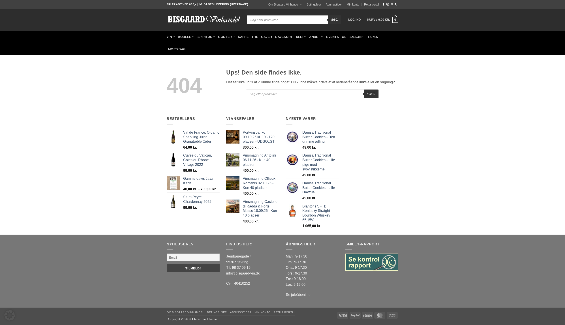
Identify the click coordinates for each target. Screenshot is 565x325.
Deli (299, 37)
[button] (354, 19)
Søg (334, 19)
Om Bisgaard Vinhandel (283, 4)
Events (332, 37)
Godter (225, 37)
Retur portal (371, 4)
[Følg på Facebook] (383, 4)
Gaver (266, 37)
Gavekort (284, 37)
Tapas (373, 37)
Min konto (353, 4)
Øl (344, 37)
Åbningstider (334, 4)
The (255, 37)
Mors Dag (177, 49)
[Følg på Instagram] (387, 4)
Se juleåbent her (299, 295)
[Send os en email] (392, 4)
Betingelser (314, 4)
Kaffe (243, 37)
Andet (314, 37)
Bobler (184, 37)
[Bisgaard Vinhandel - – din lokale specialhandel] (203, 19)
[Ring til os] (396, 4)
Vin (169, 37)
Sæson (356, 37)
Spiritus (205, 37)
